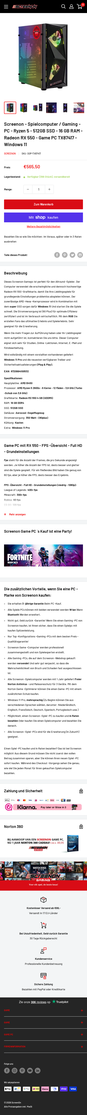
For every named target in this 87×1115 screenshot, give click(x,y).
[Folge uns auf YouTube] (30, 1070)
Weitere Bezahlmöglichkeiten (43, 226)
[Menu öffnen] (6, 6)
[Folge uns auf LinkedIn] (37, 1070)
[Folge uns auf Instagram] (14, 1070)
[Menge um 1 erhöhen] (49, 189)
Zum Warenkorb (43, 204)
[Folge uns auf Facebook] (7, 1070)
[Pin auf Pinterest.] (65, 255)
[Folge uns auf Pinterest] (22, 1070)
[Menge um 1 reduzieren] (28, 189)
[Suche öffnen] (63, 6)
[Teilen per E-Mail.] (80, 255)
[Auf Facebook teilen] (57, 255)
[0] (79, 6)
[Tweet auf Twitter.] (72, 255)
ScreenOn (10, 153)
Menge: (8, 189)
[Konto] (71, 6)
